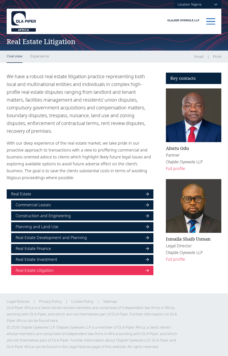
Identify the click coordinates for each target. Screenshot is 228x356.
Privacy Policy (50, 301)
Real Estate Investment (36, 259)
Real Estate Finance (33, 248)
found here (48, 320)
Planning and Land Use (37, 226)
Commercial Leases (33, 204)
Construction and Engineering (43, 215)
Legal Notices (18, 301)
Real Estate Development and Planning (51, 237)
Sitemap (110, 301)
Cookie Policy (82, 301)
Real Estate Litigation (35, 270)
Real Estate (21, 193)
